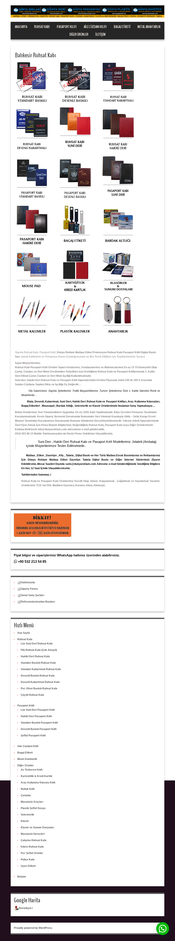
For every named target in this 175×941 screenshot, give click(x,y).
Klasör (25, 821)
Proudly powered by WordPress (33, 927)
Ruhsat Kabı (42, 26)
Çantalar (26, 795)
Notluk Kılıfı (28, 788)
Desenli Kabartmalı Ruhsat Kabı (40, 682)
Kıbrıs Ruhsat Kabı (32, 846)
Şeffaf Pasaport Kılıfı (33, 735)
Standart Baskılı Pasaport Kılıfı (39, 722)
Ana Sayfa (21, 26)
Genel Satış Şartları (32, 595)
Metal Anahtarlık (148, 26)
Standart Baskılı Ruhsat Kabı (38, 662)
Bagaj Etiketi (122, 26)
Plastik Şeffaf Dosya (33, 808)
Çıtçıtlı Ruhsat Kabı (32, 694)
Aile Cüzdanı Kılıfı (95, 26)
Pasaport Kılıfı (67, 26)
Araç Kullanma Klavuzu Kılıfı (38, 782)
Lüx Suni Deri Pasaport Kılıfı (38, 709)
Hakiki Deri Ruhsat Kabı (35, 656)
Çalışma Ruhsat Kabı (33, 840)
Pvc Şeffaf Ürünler (32, 853)
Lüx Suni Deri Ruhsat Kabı (36, 643)
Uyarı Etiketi (28, 865)
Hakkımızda (28, 582)
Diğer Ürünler (78, 34)
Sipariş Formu (29, 588)
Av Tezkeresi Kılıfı (31, 769)
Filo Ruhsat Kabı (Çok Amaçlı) (39, 650)
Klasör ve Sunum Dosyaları (37, 827)
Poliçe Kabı (27, 859)
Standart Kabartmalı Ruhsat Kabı (41, 669)
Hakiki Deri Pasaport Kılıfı (36, 716)
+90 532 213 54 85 (31, 561)
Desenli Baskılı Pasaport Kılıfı (39, 729)
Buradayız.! (26, 908)
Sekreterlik (27, 814)
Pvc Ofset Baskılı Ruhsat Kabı (39, 688)
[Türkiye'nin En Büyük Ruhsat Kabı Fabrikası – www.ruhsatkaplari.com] (87, 11)
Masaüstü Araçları (32, 801)
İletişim (100, 34)
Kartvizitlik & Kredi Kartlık (36, 776)
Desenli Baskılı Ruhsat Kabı (37, 675)
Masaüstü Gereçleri (33, 833)
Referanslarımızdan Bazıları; (38, 601)
